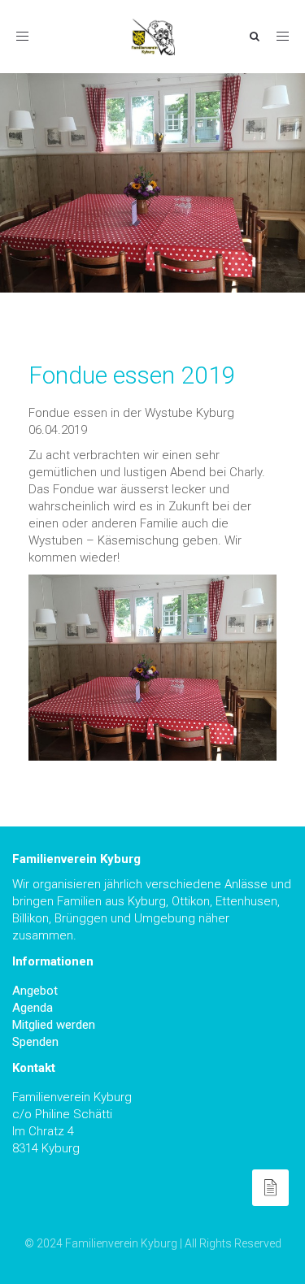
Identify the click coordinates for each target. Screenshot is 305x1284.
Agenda (32, 1007)
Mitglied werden (53, 1024)
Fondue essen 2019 (132, 375)
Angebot (35, 990)
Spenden (35, 1042)
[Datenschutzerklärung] (270, 1187)
